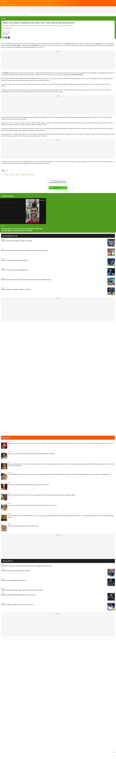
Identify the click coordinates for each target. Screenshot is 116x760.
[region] (58, 757)
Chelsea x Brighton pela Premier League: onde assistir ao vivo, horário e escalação (22, 590)
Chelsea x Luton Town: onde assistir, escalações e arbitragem (16, 240)
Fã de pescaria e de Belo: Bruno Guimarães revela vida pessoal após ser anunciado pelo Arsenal (22, 229)
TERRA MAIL (3, 4)
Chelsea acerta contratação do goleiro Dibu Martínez (14, 260)
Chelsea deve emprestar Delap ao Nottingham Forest (14, 270)
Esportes (7, 14)
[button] (1, 1)
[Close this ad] (115, 752)
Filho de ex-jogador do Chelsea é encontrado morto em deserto (17, 604)
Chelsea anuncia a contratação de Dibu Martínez (13, 580)
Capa (2, 14)
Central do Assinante (12, 4)
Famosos (9, 441)
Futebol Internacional (24, 174)
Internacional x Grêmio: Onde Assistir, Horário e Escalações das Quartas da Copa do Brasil (24, 250)
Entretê (9, 503)
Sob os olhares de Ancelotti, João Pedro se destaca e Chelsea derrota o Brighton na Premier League (26, 566)
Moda (9, 462)
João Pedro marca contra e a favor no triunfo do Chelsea (15, 570)
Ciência (9, 493)
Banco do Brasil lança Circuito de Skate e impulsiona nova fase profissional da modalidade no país (26, 279)
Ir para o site (6, 1)
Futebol (13, 14)
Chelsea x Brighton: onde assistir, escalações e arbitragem (16, 289)
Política (9, 451)
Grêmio (2, 249)
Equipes (32, 174)
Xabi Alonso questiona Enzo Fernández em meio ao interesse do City (18, 594)
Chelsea (25, 14)
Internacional (19, 14)
